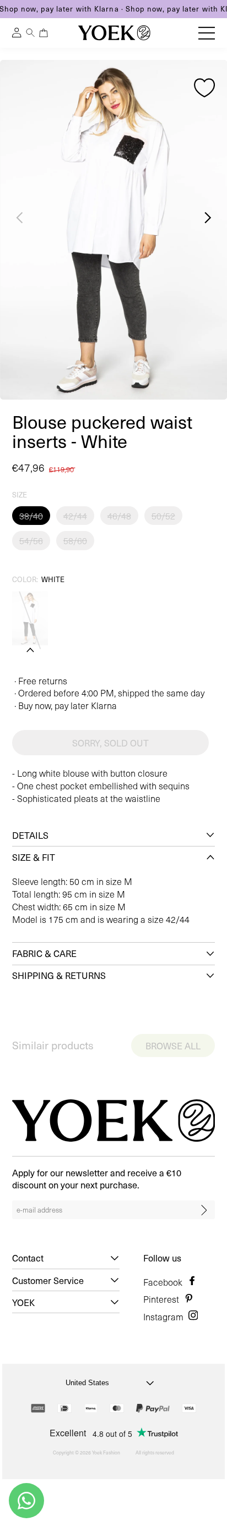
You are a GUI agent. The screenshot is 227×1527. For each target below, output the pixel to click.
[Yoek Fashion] (114, 32)
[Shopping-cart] (43, 32)
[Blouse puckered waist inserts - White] (30, 618)
